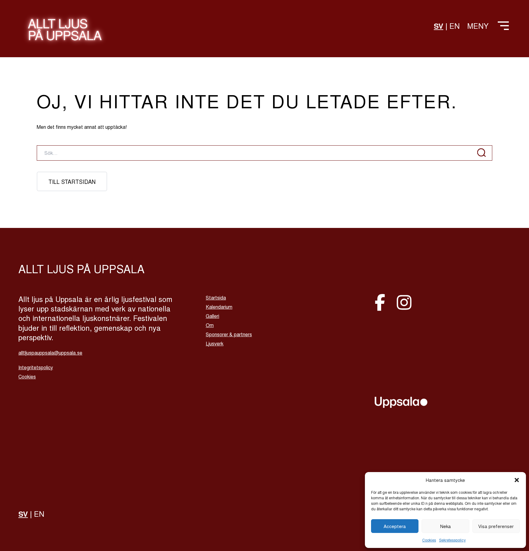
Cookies (429, 539)
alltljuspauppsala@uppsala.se (50, 352)
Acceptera (395, 526)
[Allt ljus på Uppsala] (64, 33)
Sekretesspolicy (452, 539)
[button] (517, 480)
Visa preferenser (496, 526)
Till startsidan (72, 181)
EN (454, 25)
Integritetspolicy (35, 367)
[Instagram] (404, 301)
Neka (445, 526)
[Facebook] (382, 301)
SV (438, 25)
